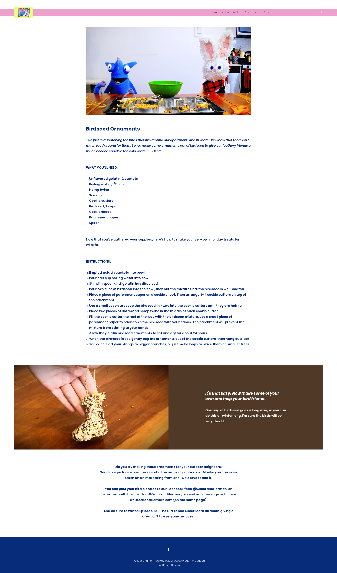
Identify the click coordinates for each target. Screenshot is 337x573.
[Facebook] (321, 12)
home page (195, 500)
